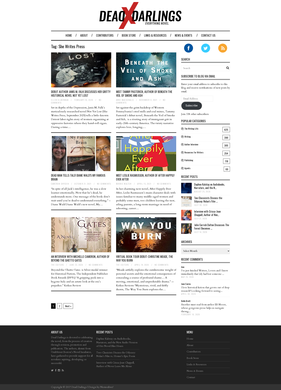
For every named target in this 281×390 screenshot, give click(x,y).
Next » (68, 306)
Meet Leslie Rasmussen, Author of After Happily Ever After (145, 177)
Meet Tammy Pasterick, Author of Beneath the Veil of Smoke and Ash (144, 93)
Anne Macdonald (125, 100)
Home (69, 35)
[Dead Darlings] (140, 27)
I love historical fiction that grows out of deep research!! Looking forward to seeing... (205, 289)
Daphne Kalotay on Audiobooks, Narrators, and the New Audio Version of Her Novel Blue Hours (117, 342)
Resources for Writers (193, 152)
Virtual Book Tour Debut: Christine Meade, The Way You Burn (144, 258)
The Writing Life (191, 128)
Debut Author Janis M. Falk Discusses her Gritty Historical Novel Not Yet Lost (80, 93)
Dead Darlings (79, 387)
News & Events (183, 35)
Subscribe (191, 105)
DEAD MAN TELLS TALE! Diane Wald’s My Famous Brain (78, 177)
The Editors (57, 265)
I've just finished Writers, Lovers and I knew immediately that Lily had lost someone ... (204, 272)
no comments (104, 183)
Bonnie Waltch (124, 183)
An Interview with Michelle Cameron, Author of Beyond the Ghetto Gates (80, 258)
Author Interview (191, 144)
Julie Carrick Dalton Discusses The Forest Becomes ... (211, 226)
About (84, 35)
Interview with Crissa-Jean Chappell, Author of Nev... (207, 213)
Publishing (188, 160)
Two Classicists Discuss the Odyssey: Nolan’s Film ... (208, 199)
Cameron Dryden (60, 183)
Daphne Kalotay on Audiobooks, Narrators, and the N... (209, 186)
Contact (191, 377)
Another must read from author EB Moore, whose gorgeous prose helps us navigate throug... (204, 308)
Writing (187, 136)
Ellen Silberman (60, 100)
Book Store (129, 35)
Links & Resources (155, 35)
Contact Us (208, 35)
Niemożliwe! (106, 387)
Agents (187, 168)
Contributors (105, 35)
